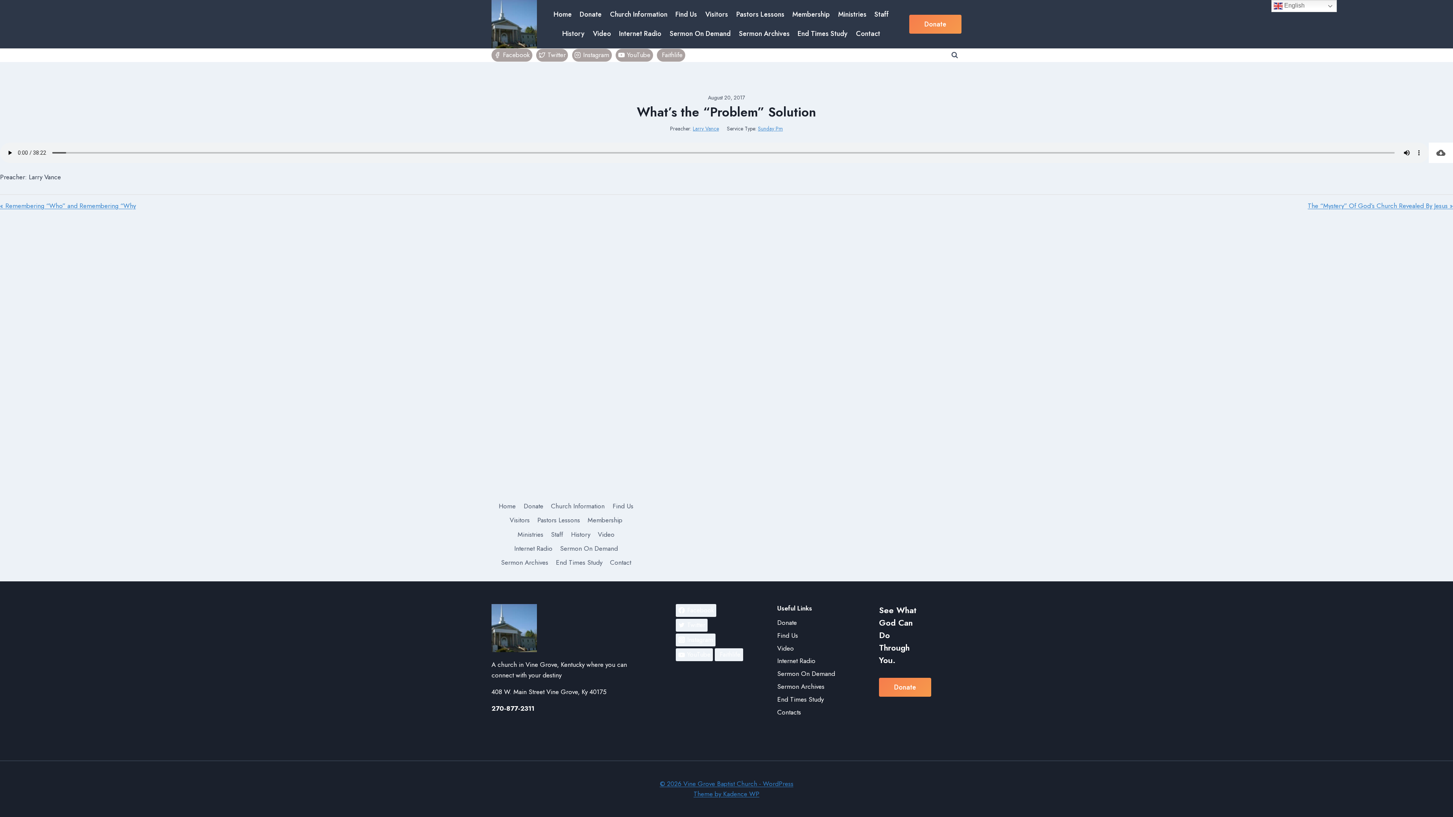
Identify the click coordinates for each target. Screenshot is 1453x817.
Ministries (852, 14)
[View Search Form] (954, 55)
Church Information (638, 14)
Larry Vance (706, 128)
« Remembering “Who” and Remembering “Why (68, 205)
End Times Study (823, 34)
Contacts (789, 712)
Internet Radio (640, 34)
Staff (881, 14)
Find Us (686, 14)
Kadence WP (741, 793)
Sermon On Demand (700, 34)
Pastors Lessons (760, 14)
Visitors (716, 14)
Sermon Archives (764, 34)
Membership (811, 14)
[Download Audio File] (1441, 153)
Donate (591, 14)
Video (602, 34)
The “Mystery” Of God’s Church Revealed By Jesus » (1380, 205)
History (573, 34)
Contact (868, 34)
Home (563, 14)
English (1294, 5)
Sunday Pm (770, 128)
